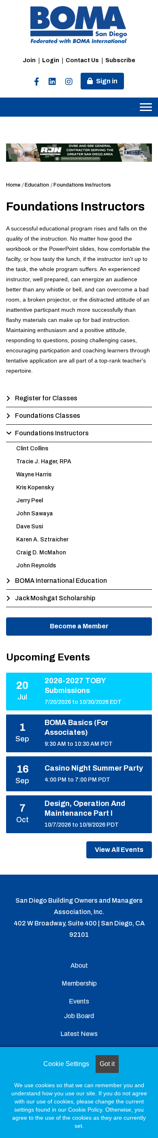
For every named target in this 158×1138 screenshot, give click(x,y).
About (79, 965)
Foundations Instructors (82, 185)
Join (29, 60)
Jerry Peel (29, 500)
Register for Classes (46, 398)
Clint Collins (32, 448)
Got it (107, 1063)
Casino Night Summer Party (94, 768)
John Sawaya (34, 513)
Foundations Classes (47, 415)
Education (37, 185)
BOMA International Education (61, 580)
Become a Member (79, 626)
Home (13, 185)
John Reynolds (36, 565)
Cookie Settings (66, 1063)
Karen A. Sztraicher (42, 539)
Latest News (79, 1033)
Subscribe (120, 60)
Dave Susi (29, 526)
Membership (79, 983)
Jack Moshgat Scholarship (55, 598)
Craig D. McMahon (41, 552)
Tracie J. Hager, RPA (43, 461)
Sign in (106, 81)
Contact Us (82, 60)
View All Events (119, 849)
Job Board (79, 1015)
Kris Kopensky (35, 487)
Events (79, 1001)
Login (50, 60)
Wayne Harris (33, 474)
